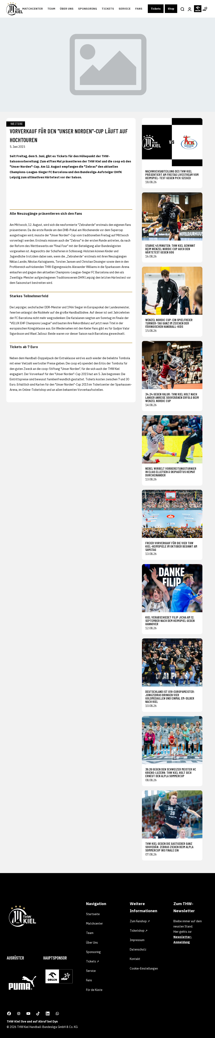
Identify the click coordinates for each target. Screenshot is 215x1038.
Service (125, 8)
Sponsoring (87, 8)
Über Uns (66, 8)
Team (51, 8)
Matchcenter (32, 8)
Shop (171, 8)
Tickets (108, 8)
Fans (138, 8)
